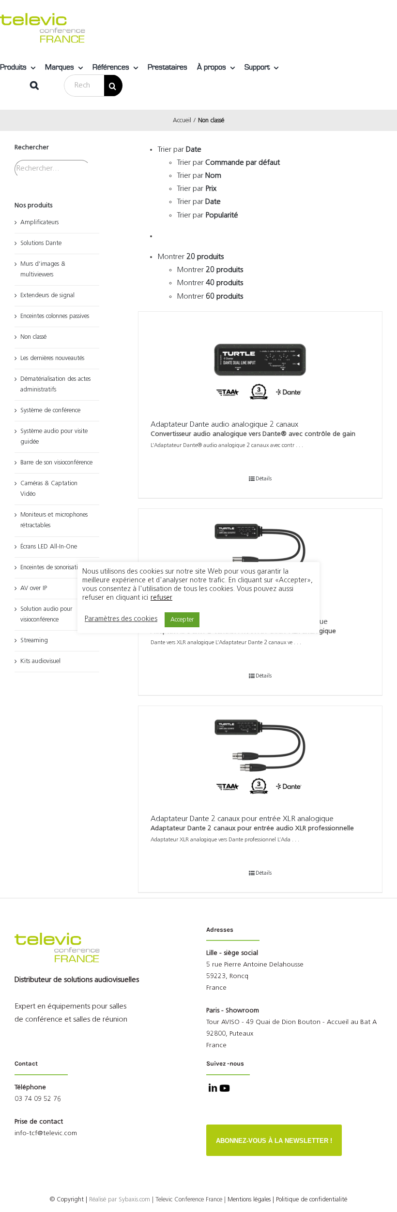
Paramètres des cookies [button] (121, 619)
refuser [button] (161, 598)
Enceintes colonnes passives (54, 316)
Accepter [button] (182, 620)
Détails (264, 479)
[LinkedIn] (211, 1089)
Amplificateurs (39, 222)
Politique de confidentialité (311, 1200)
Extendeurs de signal (47, 295)
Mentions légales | (251, 1200)
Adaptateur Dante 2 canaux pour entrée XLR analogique (242, 819)
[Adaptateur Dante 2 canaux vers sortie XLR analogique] (260, 557)
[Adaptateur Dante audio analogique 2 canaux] (260, 360)
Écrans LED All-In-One (48, 547)
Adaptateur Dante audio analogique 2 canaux (224, 425)
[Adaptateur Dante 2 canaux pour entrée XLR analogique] (260, 754)
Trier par (228, 163)
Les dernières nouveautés (52, 358)
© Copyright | (84, 1200)
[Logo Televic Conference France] (43, 17)
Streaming (34, 640)
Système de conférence (50, 410)
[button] (34, 85)
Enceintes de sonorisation (52, 567)
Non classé (33, 337)
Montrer (210, 270)
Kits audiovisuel (40, 661)
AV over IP (33, 588)
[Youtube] (223, 1089)
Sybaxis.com (134, 1200)
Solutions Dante (40, 243)
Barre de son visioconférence (56, 463)
